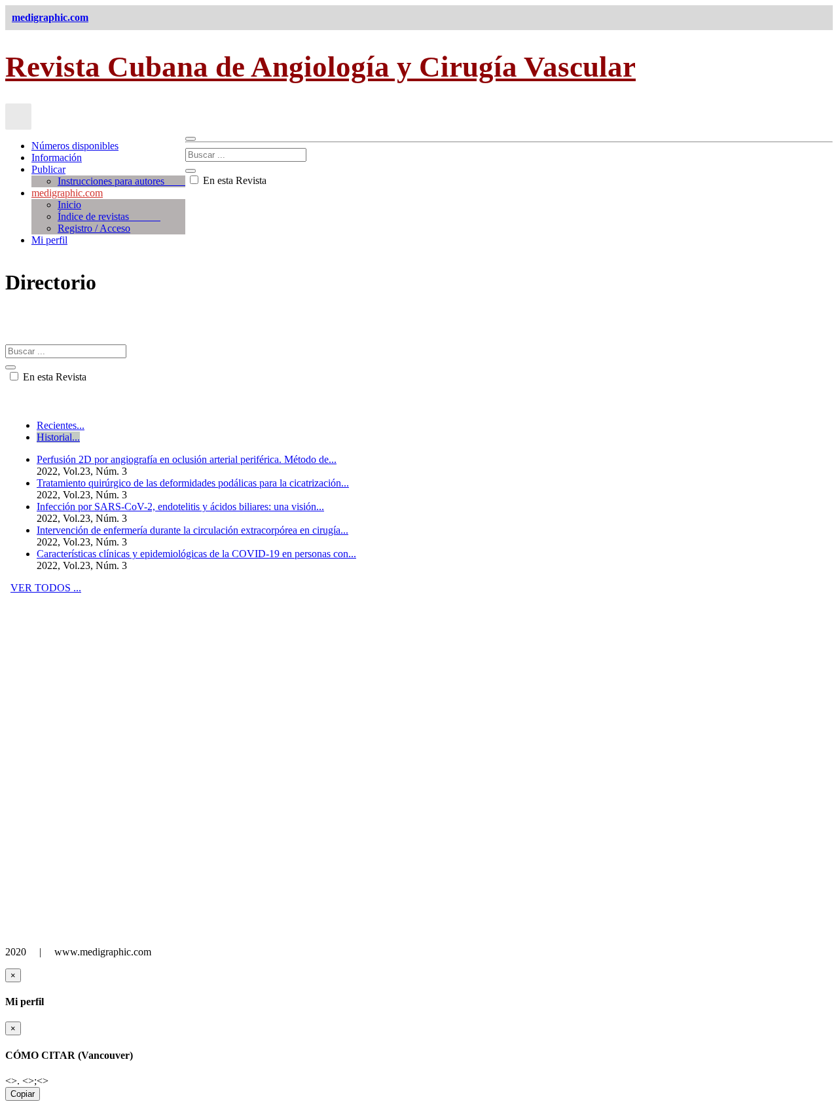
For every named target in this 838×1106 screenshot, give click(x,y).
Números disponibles (74, 145)
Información (56, 157)
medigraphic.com (67, 192)
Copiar (22, 1094)
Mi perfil (49, 240)
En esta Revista (233, 180)
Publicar (48, 169)
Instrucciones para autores (121, 181)
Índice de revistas (109, 216)
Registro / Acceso (94, 228)
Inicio (69, 204)
